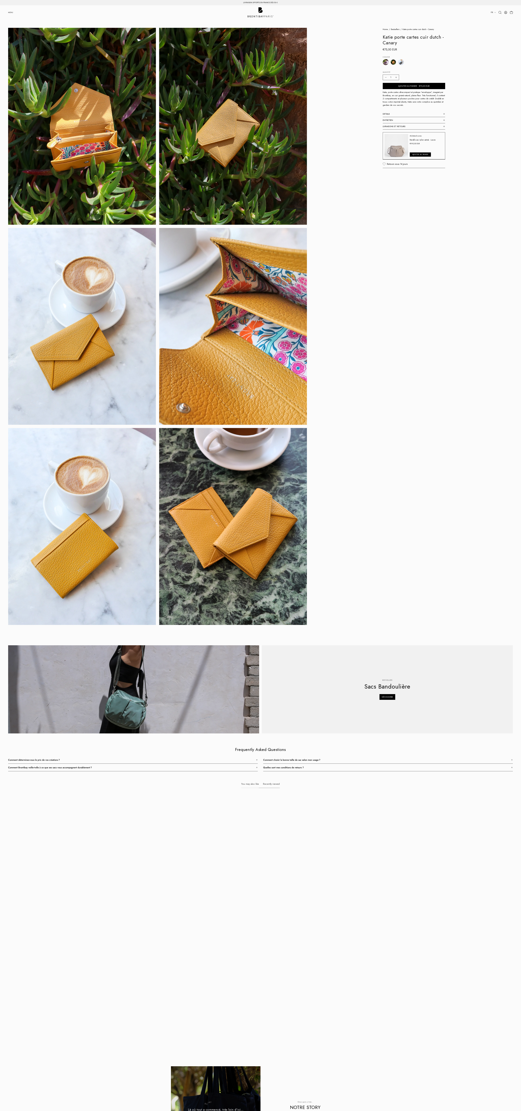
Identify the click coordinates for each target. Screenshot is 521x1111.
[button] (500, 12)
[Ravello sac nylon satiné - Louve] (396, 146)
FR (492, 12)
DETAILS (386, 113)
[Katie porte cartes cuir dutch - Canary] (393, 62)
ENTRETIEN (388, 120)
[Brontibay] (260, 12)
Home (385, 29)
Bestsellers (395, 29)
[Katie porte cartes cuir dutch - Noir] (401, 62)
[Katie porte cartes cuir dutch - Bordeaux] (386, 62)
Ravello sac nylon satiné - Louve (423, 139)
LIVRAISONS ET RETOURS (394, 126)
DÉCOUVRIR (387, 697)
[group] (260, 2)
